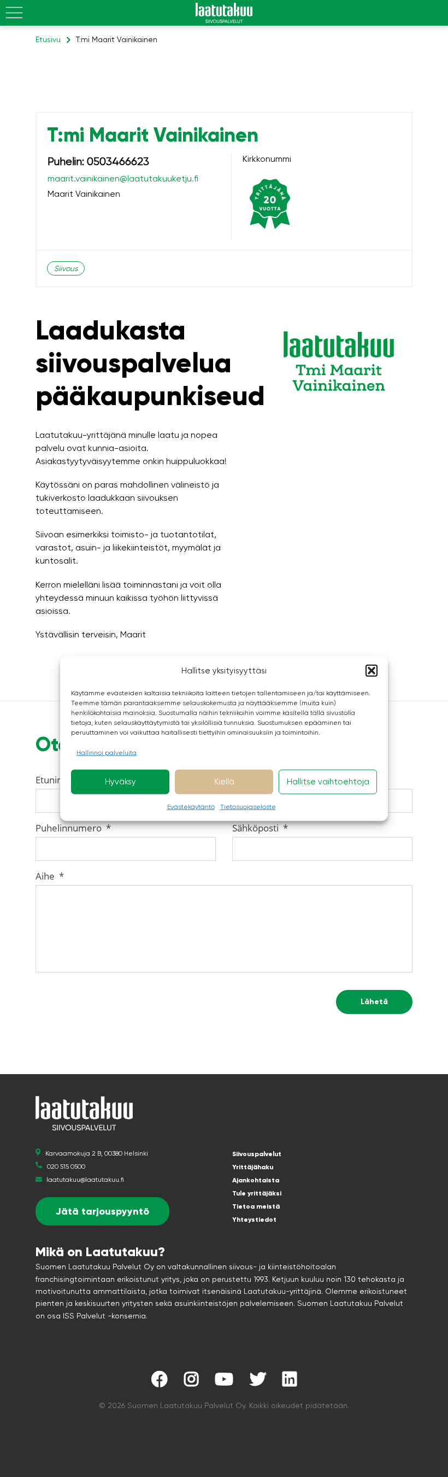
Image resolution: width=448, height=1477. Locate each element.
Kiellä (224, 782)
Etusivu (48, 39)
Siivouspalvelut (256, 1154)
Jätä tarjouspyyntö (102, 1211)
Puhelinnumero (73, 828)
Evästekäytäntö (191, 806)
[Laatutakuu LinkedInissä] (289, 1382)
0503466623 (118, 161)
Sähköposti (260, 828)
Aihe (50, 876)
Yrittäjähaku (252, 1167)
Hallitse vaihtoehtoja (328, 782)
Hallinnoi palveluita (106, 752)
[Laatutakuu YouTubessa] (224, 1382)
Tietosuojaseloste (248, 806)
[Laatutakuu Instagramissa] (191, 1382)
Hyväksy (120, 782)
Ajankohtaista (255, 1180)
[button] (371, 670)
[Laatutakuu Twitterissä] (258, 1382)
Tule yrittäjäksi (256, 1193)
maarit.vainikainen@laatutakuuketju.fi (123, 178)
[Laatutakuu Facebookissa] (159, 1382)
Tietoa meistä (256, 1206)
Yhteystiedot (254, 1219)
